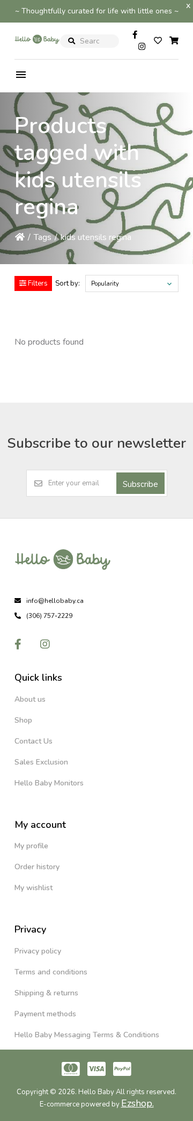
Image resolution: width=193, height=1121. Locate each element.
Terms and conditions (50, 972)
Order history (37, 867)
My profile (31, 846)
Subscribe (140, 484)
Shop (23, 720)
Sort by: (67, 283)
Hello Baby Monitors (49, 783)
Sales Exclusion (41, 762)
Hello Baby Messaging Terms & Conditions (86, 1035)
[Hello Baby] (37, 50)
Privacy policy (37, 951)
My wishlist (33, 888)
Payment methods (45, 1014)
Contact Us (33, 741)
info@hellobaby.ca (55, 600)
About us (30, 699)
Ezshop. (137, 1103)
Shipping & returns (46, 993)
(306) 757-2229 (49, 616)
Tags (42, 237)
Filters (37, 283)
